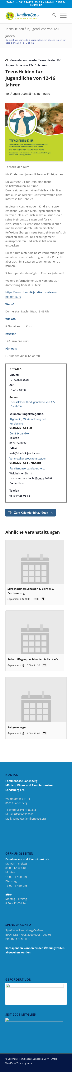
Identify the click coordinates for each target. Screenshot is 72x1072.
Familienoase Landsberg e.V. (27, 468)
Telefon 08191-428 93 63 (24, 2)
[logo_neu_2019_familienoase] (29, 15)
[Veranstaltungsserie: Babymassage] (44, 733)
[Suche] (52, 15)
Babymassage (16, 727)
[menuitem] (52, 15)
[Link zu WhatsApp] (64, 1067)
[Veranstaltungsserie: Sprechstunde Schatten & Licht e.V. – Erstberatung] (43, 599)
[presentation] (35, 562)
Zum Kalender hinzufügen (31, 512)
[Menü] (61, 15)
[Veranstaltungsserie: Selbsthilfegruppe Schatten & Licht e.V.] (44, 665)
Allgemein (15, 419)
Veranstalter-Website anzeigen (27, 458)
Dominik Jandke (19, 433)
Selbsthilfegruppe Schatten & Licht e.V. (33, 659)
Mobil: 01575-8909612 (47, 3)
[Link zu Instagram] (58, 1067)
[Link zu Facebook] (52, 1067)
